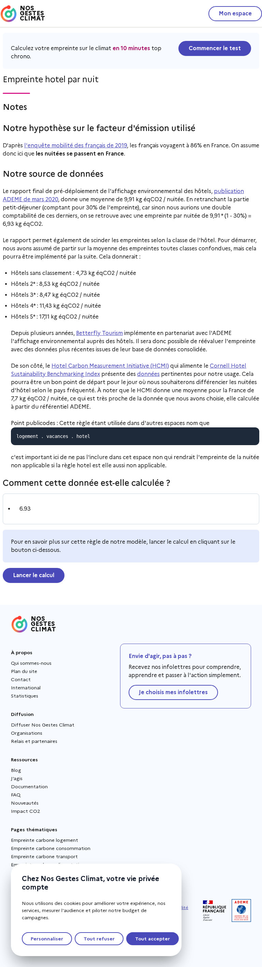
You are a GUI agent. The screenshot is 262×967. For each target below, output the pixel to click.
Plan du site (24, 671)
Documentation (29, 786)
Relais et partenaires (34, 741)
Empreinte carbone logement (44, 840)
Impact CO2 (25, 811)
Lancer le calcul (33, 575)
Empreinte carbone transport (44, 856)
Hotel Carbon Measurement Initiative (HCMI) (110, 366)
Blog (16, 770)
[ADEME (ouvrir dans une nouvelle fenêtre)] (241, 910)
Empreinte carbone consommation (50, 848)
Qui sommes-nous (31, 663)
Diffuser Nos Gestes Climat (42, 725)
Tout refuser (99, 939)
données (148, 374)
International (26, 688)
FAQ (15, 795)
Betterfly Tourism (99, 333)
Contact (21, 679)
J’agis (17, 778)
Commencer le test (215, 48)
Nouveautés (25, 803)
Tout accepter (152, 939)
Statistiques (24, 696)
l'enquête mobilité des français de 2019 (75, 145)
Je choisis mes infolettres (173, 692)
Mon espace (235, 13)
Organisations (26, 733)
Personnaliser (47, 939)
